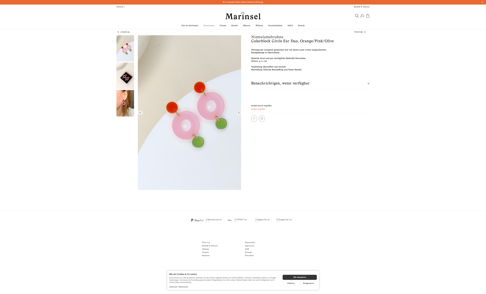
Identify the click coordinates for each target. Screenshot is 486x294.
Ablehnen (291, 283)
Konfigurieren (308, 283)
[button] (310, 83)
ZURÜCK (125, 32)
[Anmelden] (362, 16)
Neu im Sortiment (189, 26)
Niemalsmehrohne (267, 37)
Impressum (173, 287)
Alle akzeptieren (299, 277)
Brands (301, 26)
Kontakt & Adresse (362, 7)
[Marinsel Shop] (243, 15)
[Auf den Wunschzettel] (254, 119)
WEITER (358, 32)
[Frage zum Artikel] (262, 119)
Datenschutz (183, 287)
